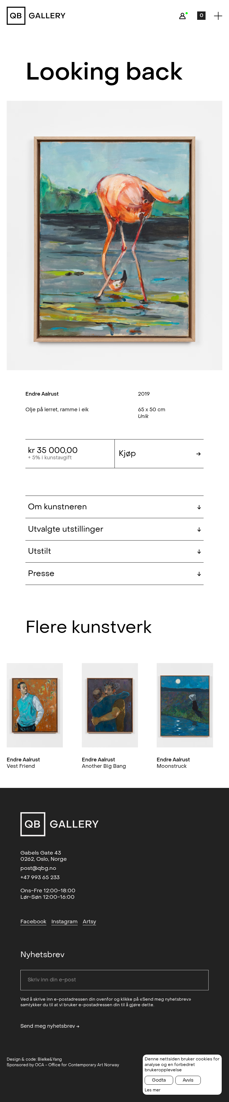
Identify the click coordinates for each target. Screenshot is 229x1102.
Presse (114, 574)
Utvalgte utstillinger (114, 529)
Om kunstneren (114, 507)
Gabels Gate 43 (40, 853)
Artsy (89, 921)
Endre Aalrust (42, 394)
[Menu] (218, 16)
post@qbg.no (38, 868)
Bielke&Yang (50, 1059)
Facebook (33, 921)
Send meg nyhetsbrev (50, 1026)
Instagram (64, 921)
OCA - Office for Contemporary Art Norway (77, 1065)
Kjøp (160, 453)
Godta (159, 1080)
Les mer (153, 1090)
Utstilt (114, 551)
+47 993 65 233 (39, 877)
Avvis (188, 1080)
